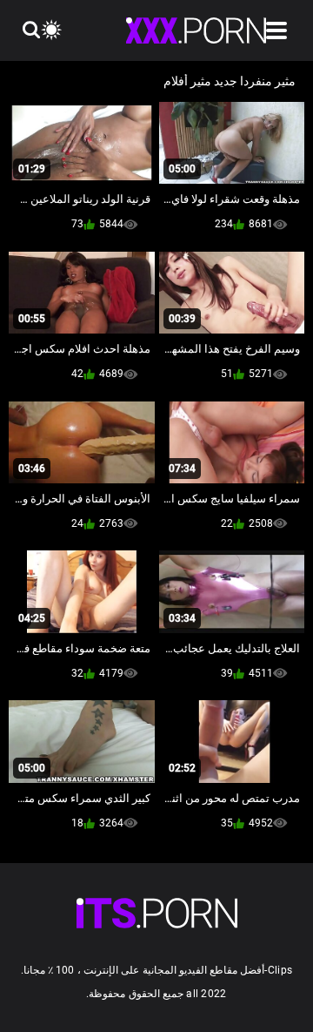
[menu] (276, 30)
